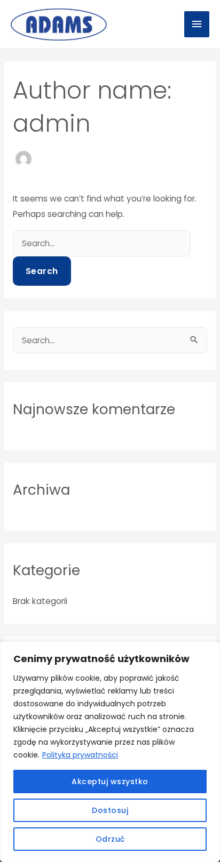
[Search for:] (102, 243)
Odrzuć (110, 839)
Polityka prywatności (80, 755)
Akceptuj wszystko (110, 781)
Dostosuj (110, 810)
